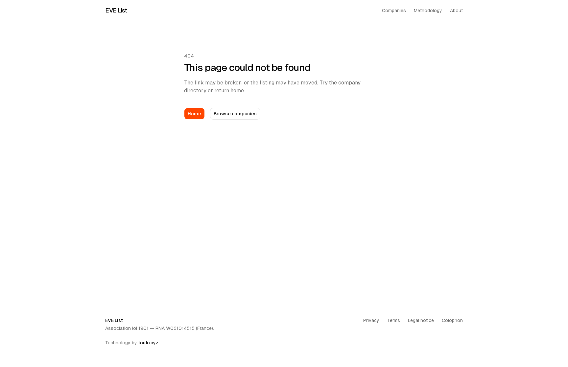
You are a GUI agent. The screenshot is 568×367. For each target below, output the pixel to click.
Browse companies (235, 114)
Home (194, 114)
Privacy (371, 320)
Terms (393, 320)
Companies (394, 10)
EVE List (116, 10)
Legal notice (421, 320)
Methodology (428, 10)
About (456, 10)
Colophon (452, 320)
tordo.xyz (148, 343)
